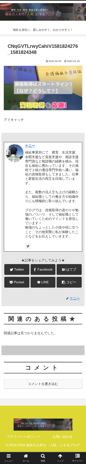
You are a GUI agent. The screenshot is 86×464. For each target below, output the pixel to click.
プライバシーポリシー (23, 437)
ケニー (30, 146)
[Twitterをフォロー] (28, 246)
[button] (77, 409)
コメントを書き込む (43, 384)
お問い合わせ (63, 437)
